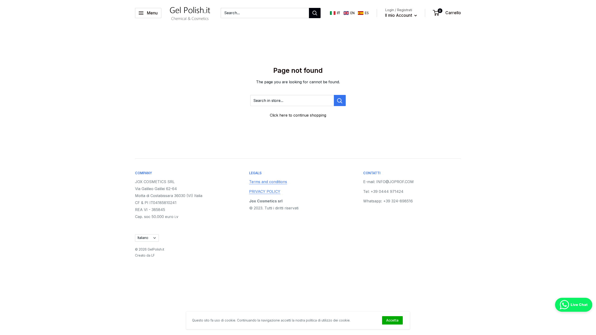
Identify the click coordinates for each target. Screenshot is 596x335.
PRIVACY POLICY (264, 191)
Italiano (143, 238)
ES (367, 13)
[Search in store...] (340, 100)
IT (338, 13)
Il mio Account (399, 15)
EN (352, 13)
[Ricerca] (315, 13)
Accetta (392, 320)
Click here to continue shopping (298, 115)
